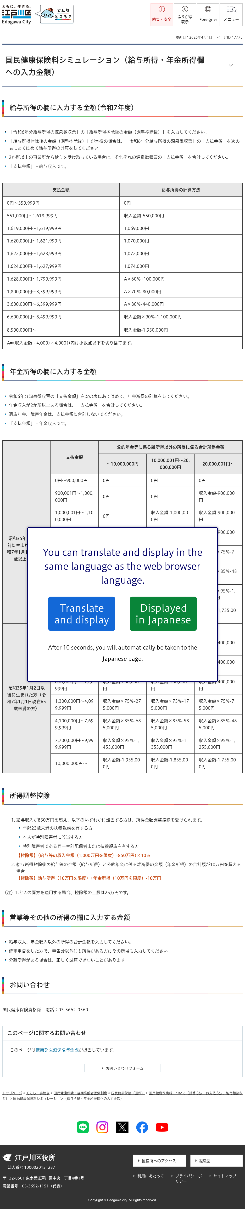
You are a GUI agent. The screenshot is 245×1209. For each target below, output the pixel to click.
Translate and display (81, 613)
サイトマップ (224, 1176)
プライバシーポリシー (188, 1178)
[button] (208, 14)
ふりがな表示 (185, 19)
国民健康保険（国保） (128, 1093)
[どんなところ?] (54, 14)
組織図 (205, 1161)
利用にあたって (150, 1176)
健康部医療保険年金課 (57, 1050)
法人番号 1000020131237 (31, 1167)
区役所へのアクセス (159, 1161)
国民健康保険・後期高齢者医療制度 (80, 1093)
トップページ (12, 1093)
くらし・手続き (38, 1093)
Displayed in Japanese (163, 613)
